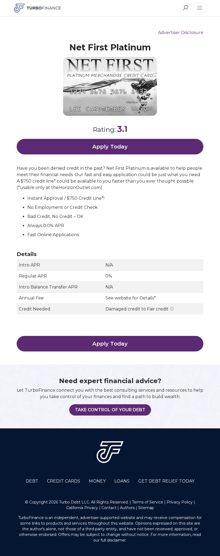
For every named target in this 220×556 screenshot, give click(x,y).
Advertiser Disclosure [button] (180, 32)
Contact (108, 507)
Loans (122, 481)
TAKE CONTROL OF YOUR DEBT (110, 409)
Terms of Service (147, 502)
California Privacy (82, 507)
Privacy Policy (180, 502)
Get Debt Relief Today (166, 481)
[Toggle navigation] (200, 8)
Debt (32, 481)
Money (97, 481)
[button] (185, 8)
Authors (127, 507)
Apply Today (110, 146)
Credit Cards (63, 481)
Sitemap (146, 507)
